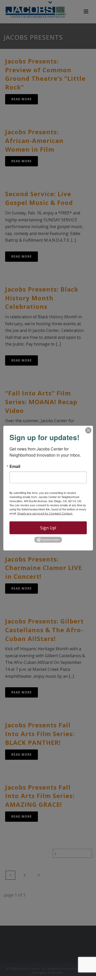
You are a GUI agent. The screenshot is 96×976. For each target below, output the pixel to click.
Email (14, 466)
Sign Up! (48, 528)
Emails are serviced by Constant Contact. (45, 513)
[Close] (88, 430)
